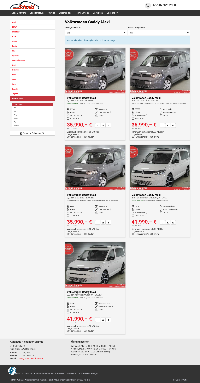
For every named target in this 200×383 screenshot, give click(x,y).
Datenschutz (71, 373)
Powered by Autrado (181, 380)
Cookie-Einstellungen (88, 373)
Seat (14, 75)
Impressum (27, 373)
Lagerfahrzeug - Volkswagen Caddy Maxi (95, 94)
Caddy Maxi (18, 104)
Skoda (14, 79)
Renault (15, 70)
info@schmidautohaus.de (31, 358)
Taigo (16, 115)
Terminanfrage (82, 13)
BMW (14, 27)
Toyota (15, 94)
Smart (14, 84)
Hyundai (15, 56)
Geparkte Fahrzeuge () (34, 133)
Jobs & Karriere (19, 13)
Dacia (14, 46)
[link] (97, 125)
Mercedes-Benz (19, 60)
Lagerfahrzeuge (37, 13)
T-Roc (16, 111)
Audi (14, 22)
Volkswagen (17, 98)
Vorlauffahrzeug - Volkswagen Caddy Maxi (160, 94)
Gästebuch (98, 13)
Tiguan (16, 122)
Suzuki (15, 89)
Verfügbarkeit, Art (73, 27)
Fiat (13, 51)
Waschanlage (65, 13)
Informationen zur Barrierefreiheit (49, 373)
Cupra (14, 41)
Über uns (111, 13)
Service (51, 13)
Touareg (16, 125)
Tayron (16, 118)
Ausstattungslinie (136, 27)
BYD (14, 36)
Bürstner (15, 32)
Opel (14, 65)
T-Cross (16, 108)
